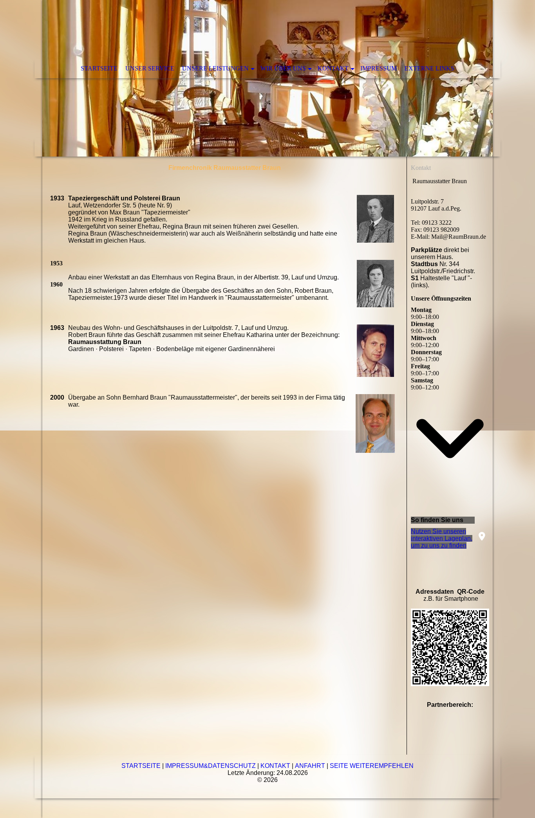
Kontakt (333, 68)
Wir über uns (283, 68)
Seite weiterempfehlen (372, 765)
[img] (267, 78)
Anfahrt (310, 765)
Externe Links (429, 68)
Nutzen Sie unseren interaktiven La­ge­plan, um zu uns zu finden (441, 538)
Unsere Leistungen (215, 68)
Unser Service (149, 68)
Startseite (99, 68)
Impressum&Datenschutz (210, 765)
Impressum (378, 68)
